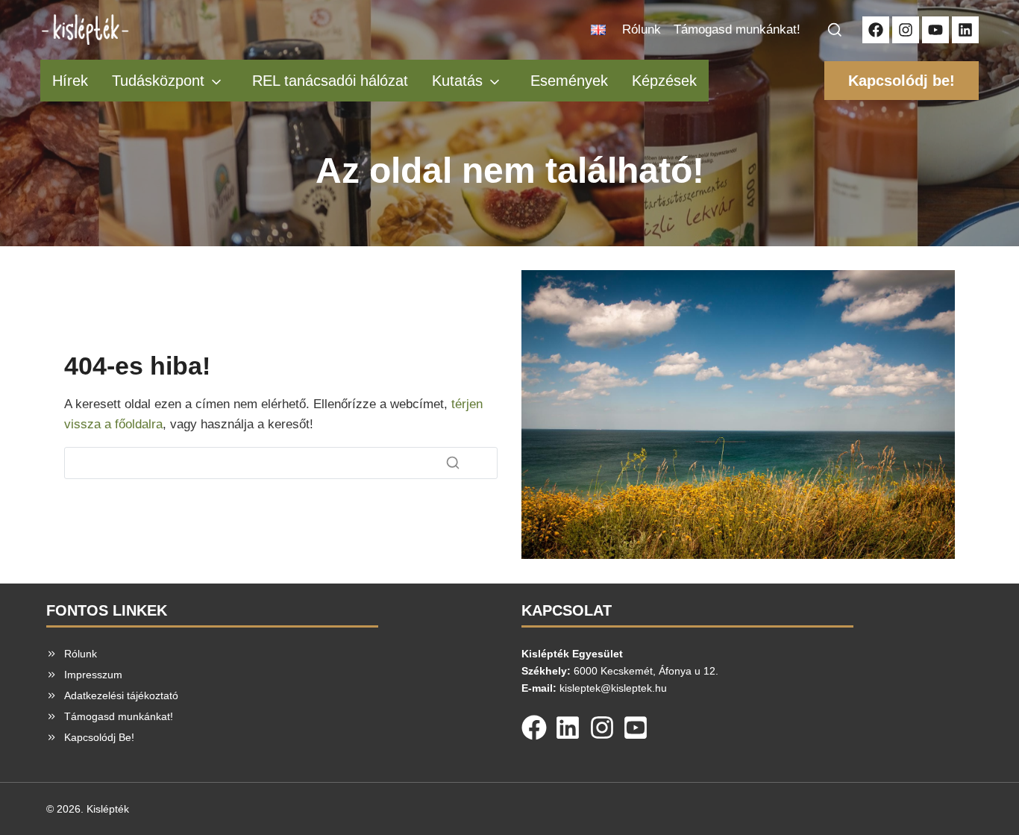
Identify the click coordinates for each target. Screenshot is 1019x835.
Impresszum (93, 675)
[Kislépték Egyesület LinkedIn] (965, 29)
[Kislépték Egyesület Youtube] (935, 29)
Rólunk (641, 29)
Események (569, 80)
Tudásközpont (158, 80)
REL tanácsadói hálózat (330, 80)
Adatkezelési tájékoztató (121, 695)
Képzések (664, 80)
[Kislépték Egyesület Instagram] (905, 29)
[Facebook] (534, 724)
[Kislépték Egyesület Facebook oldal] (875, 29)
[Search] (453, 463)
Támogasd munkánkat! (737, 29)
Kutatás (457, 80)
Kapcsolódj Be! (99, 737)
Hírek (70, 80)
